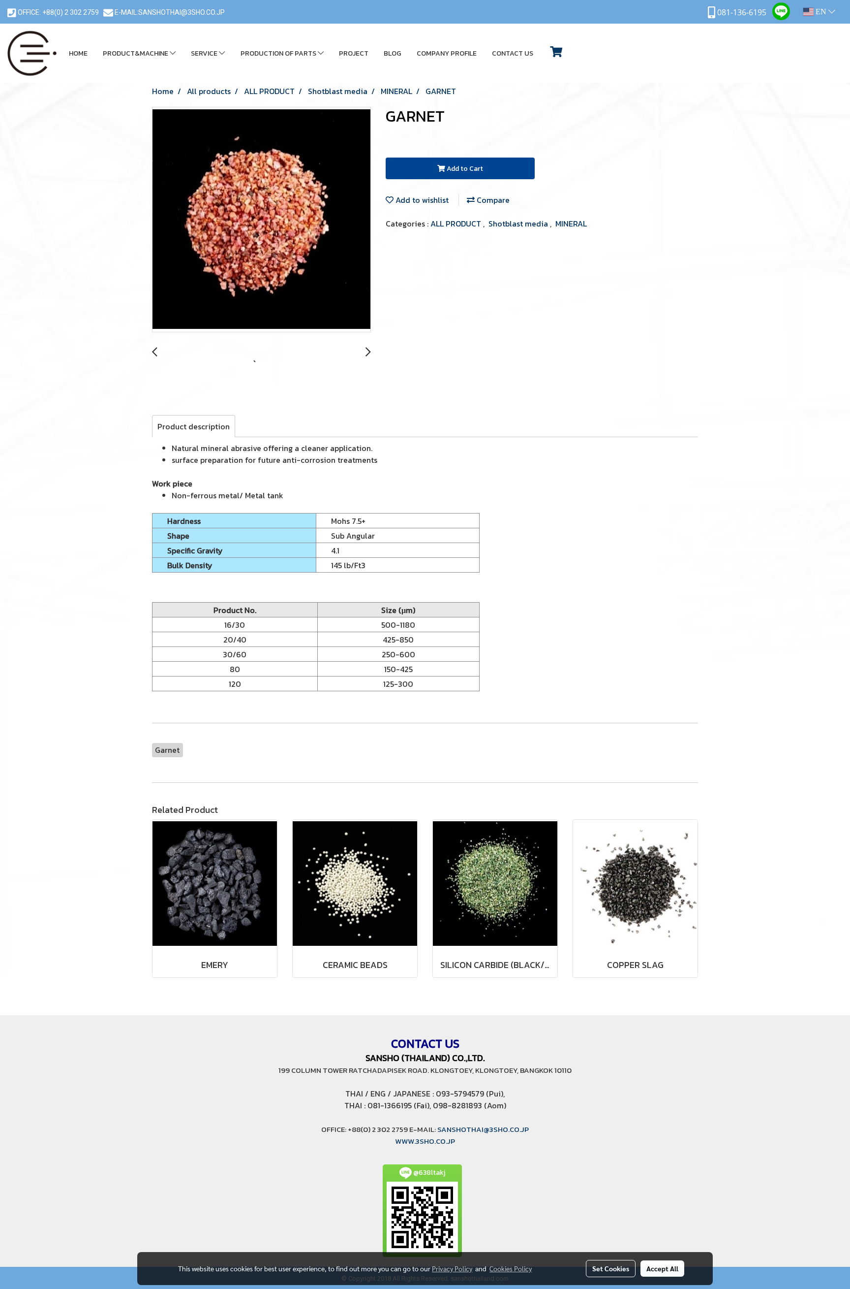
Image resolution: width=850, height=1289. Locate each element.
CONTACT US (512, 53)
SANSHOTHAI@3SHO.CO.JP (181, 12)
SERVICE (205, 53)
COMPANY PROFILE (447, 53)
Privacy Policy (452, 1268)
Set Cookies (610, 1268)
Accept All (662, 1268)
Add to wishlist (421, 200)
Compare (492, 200)
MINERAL (571, 223)
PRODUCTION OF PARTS (279, 53)
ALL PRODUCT (456, 223)
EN (821, 11)
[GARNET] (261, 220)
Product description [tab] (193, 426)
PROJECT (353, 53)
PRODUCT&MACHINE (136, 53)
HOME (78, 53)
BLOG (392, 53)
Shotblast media (519, 223)
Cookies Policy (510, 1268)
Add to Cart (464, 168)
